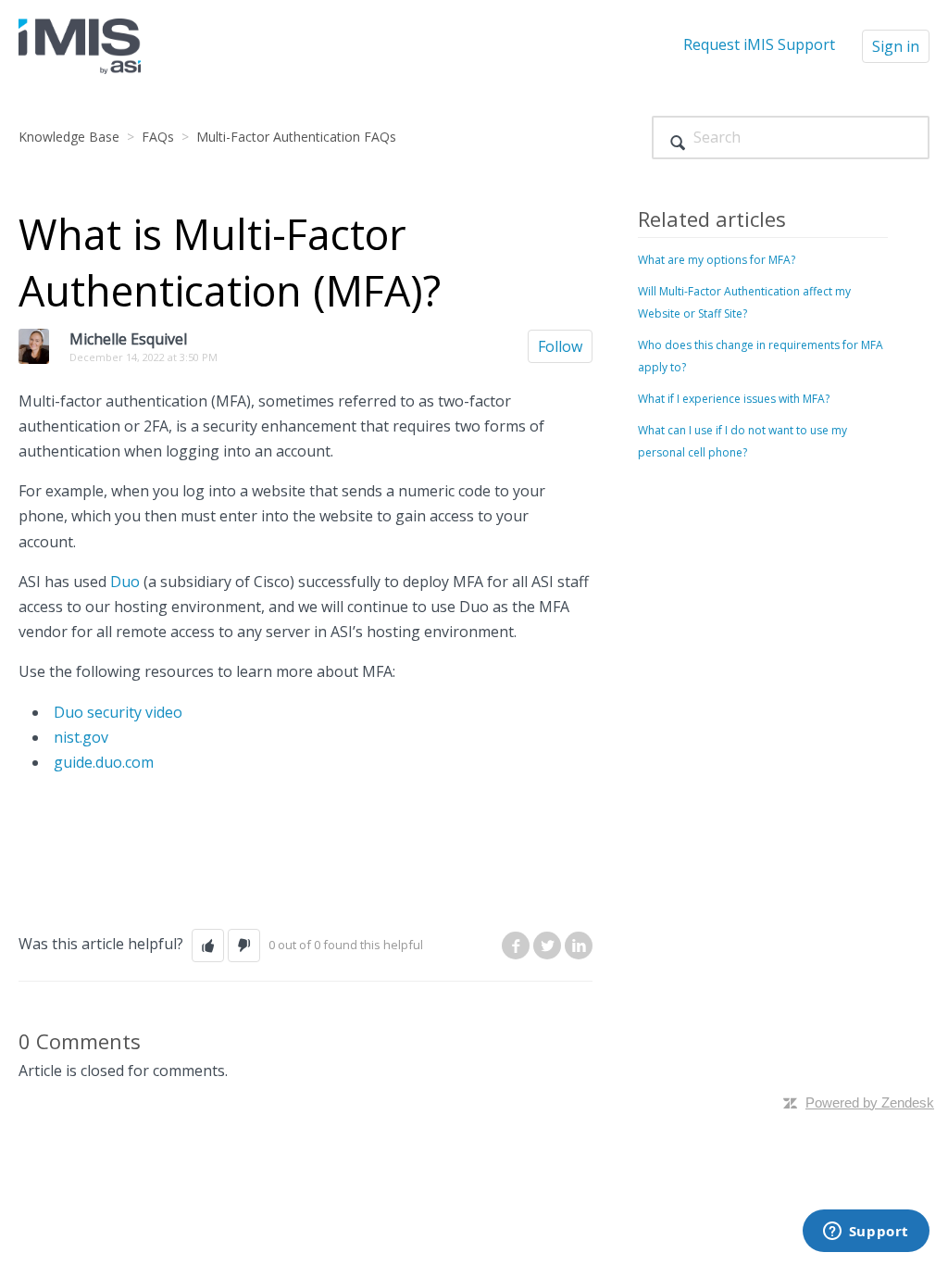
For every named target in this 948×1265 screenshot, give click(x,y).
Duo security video (118, 712)
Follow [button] (560, 346)
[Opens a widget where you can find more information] (865, 1232)
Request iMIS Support (759, 44)
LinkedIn (578, 945)
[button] (208, 945)
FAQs (158, 136)
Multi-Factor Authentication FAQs (296, 136)
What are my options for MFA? (716, 260)
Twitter (547, 945)
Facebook (516, 945)
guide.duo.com (104, 762)
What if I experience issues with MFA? (734, 399)
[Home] (80, 44)
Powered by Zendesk (869, 1102)
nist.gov (81, 737)
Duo (125, 581)
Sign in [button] (895, 46)
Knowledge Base (69, 136)
